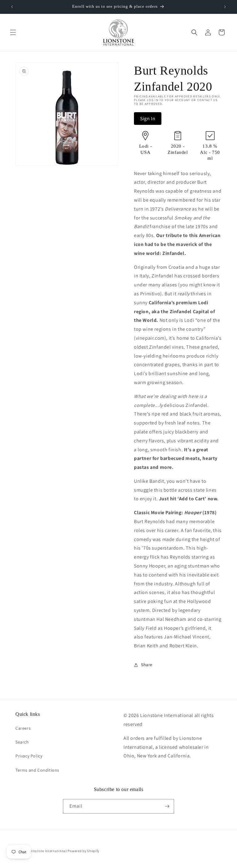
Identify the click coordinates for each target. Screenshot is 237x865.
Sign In (147, 118)
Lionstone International (47, 851)
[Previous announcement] (12, 7)
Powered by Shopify (83, 851)
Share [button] (146, 664)
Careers (23, 728)
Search (22, 742)
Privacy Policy (28, 756)
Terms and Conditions (37, 770)
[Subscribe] (167, 806)
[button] (13, 32)
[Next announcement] (225, 7)
